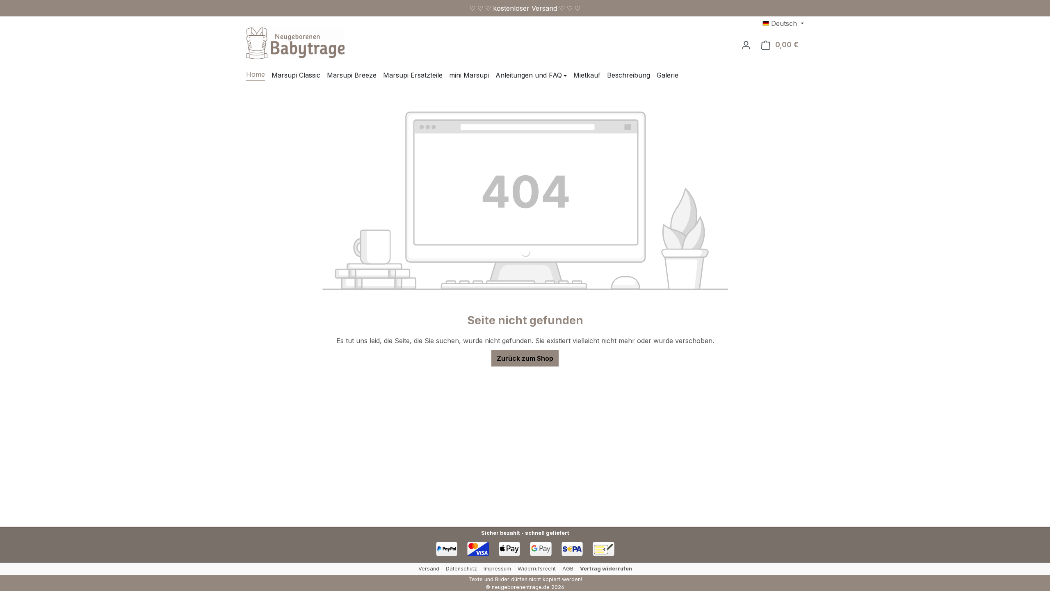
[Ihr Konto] (746, 45)
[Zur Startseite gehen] (295, 43)
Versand (428, 569)
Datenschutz (461, 569)
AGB (567, 569)
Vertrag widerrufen (606, 569)
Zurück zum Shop (525, 358)
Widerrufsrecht (537, 569)
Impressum (497, 569)
